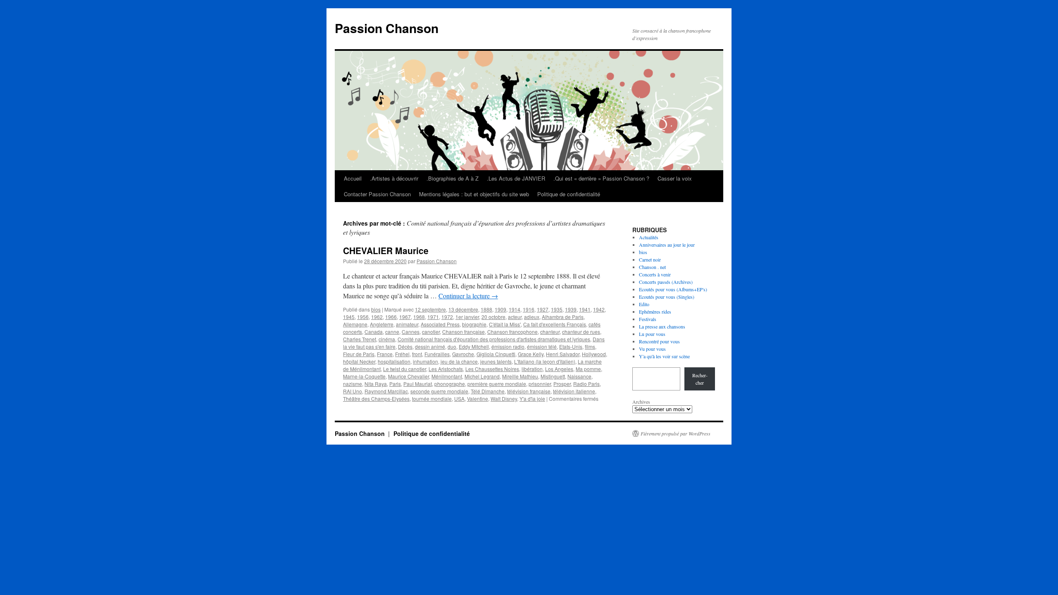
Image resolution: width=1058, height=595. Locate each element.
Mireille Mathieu (520, 376)
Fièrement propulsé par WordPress (675, 433)
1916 (528, 309)
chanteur (550, 331)
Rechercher (700, 379)
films (590, 346)
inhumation (425, 361)
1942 (599, 309)
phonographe (449, 383)
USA (459, 398)
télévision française (528, 391)
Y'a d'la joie (532, 398)
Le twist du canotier (404, 368)
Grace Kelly (530, 353)
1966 (391, 316)
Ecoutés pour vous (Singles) (666, 296)
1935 (556, 309)
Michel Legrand (482, 376)
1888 (486, 309)
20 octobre (493, 316)
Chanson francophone (512, 331)
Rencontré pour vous (659, 341)
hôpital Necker (359, 361)
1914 (514, 309)
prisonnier (540, 383)
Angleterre (381, 324)
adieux (531, 316)
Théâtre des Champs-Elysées (376, 398)
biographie (474, 324)
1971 (433, 316)
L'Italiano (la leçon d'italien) (544, 361)
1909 (500, 309)
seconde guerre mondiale (439, 391)
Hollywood (594, 353)
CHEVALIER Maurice (386, 250)
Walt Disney (504, 398)
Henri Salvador (562, 353)
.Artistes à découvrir (394, 178)
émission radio (507, 346)
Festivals (647, 319)
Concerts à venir (655, 274)
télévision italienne (574, 391)
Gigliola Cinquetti (496, 353)
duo (452, 346)
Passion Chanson (386, 28)
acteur (515, 316)
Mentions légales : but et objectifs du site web (474, 194)
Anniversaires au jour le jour (667, 244)
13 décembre (463, 309)
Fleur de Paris (358, 353)
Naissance (579, 376)
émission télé (542, 346)
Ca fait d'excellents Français (554, 324)
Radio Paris (586, 383)
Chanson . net (652, 267)
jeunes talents (496, 361)
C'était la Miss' (505, 324)
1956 (363, 316)
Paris (395, 383)
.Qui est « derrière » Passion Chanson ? (601, 178)
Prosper (562, 383)
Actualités (648, 237)
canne (392, 331)
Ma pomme (588, 368)
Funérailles (437, 353)
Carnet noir (650, 259)
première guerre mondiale (496, 383)
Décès (405, 346)
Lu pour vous (652, 334)
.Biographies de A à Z (453, 178)
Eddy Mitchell (474, 346)
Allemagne (355, 324)
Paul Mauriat (417, 383)
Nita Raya (376, 383)
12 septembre (430, 309)
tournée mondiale (432, 398)
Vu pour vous (652, 348)
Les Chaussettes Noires (492, 368)
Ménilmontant (446, 376)
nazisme (352, 383)
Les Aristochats (446, 368)
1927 (542, 309)
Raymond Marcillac (386, 391)
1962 (377, 316)
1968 (419, 316)
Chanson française (463, 331)
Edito (644, 304)
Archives (641, 401)
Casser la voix (675, 178)
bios (376, 309)
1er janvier (467, 316)
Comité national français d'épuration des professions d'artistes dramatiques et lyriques (494, 339)
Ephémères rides (655, 311)
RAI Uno (352, 391)
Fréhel (402, 353)
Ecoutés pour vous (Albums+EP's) (673, 289)
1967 (405, 316)
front (417, 353)
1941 (585, 309)
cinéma (387, 339)
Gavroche (463, 353)
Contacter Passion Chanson (377, 194)
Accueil (353, 178)
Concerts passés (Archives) (666, 281)
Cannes (410, 331)
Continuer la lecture (468, 295)
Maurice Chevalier (408, 376)
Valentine (477, 398)
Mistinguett (553, 376)
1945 (349, 316)
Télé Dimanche (488, 391)
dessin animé (430, 346)
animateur (407, 324)
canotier (431, 331)
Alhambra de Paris (563, 316)
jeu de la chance (459, 361)
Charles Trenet (359, 339)
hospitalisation (394, 361)
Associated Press (440, 324)
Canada (374, 331)
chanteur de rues (581, 331)
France (385, 353)
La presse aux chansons (662, 326)
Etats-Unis (570, 346)
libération (532, 368)
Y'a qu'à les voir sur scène (664, 356)
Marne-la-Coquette (364, 376)
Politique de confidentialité (568, 194)
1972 (447, 316)
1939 (571, 309)
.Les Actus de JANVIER (516, 178)
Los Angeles (559, 368)
